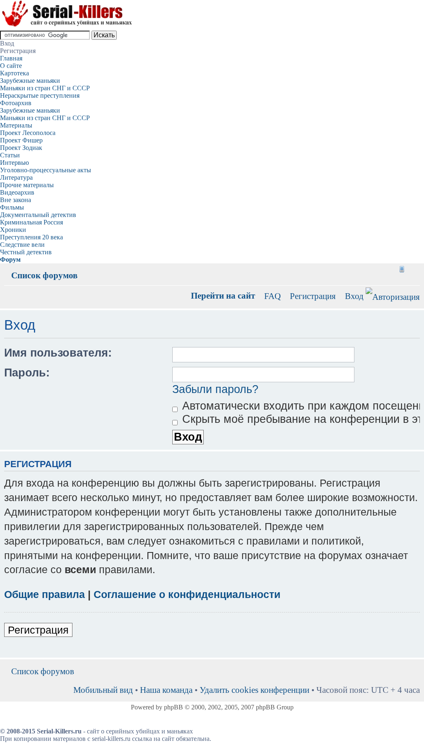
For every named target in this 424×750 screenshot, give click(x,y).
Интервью (14, 162)
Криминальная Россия (31, 222)
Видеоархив (17, 192)
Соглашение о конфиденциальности (187, 594)
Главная (11, 58)
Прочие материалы (27, 184)
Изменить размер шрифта (414, 269)
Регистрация (313, 296)
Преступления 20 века (31, 237)
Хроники (13, 229)
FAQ (272, 296)
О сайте (11, 65)
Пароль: (27, 373)
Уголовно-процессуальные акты (45, 170)
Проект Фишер (21, 140)
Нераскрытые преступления (40, 95)
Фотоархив (15, 102)
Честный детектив (26, 252)
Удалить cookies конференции (254, 690)
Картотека (14, 73)
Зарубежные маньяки (30, 80)
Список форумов (44, 275)
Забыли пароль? (215, 389)
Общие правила (44, 594)
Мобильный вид (401, 269)
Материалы (16, 125)
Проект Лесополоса (27, 132)
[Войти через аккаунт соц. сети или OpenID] (393, 295)
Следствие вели (22, 244)
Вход (354, 296)
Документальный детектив (38, 214)
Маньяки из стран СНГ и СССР (45, 88)
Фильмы (12, 207)
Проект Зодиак (21, 147)
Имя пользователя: (58, 353)
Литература (16, 177)
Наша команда (166, 690)
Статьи (10, 155)
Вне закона (15, 199)
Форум (10, 259)
